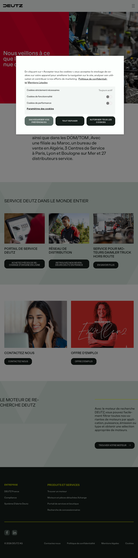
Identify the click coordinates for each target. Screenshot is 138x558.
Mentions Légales (38, 82)
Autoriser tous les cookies (101, 121)
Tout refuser (70, 121)
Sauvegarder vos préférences (39, 121)
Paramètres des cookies (40, 108)
